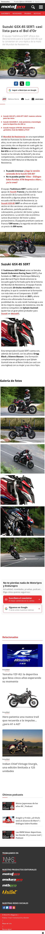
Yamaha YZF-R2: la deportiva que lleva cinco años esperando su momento (21, 678)
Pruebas (27, 13)
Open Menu (41, 7)
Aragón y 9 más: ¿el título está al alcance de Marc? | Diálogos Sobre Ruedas (28, 821)
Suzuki (13, 191)
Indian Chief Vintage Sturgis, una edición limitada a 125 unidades (20, 767)
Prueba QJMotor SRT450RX (23, 2)
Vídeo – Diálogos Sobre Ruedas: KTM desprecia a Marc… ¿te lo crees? (24, 179)
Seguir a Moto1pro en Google (24, 90)
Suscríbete (5, 13)
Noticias (37, 13)
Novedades (17, 13)
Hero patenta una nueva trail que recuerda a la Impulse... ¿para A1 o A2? (20, 720)
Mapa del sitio (7, 923)
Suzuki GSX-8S (8, 203)
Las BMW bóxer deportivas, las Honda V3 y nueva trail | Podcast (29, 835)
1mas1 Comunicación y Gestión (18, 918)
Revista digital (7, 929)
